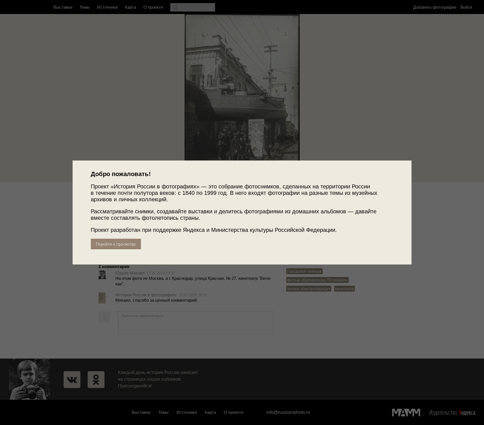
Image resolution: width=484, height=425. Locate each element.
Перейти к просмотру (116, 244)
